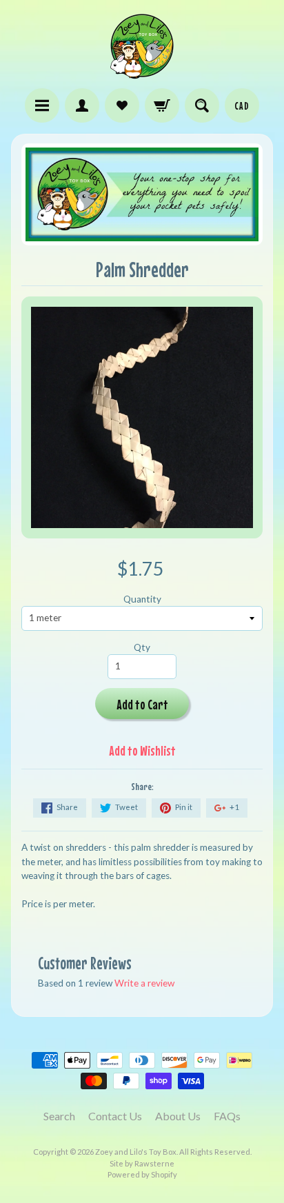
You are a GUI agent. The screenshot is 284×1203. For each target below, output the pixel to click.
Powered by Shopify (142, 1174)
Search (59, 1115)
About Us (178, 1115)
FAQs (227, 1115)
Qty (142, 647)
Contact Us (115, 1115)
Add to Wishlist (142, 750)
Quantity (142, 599)
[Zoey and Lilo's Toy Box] (142, 73)
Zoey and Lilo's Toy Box (135, 1151)
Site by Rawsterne (142, 1163)
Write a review (144, 983)
